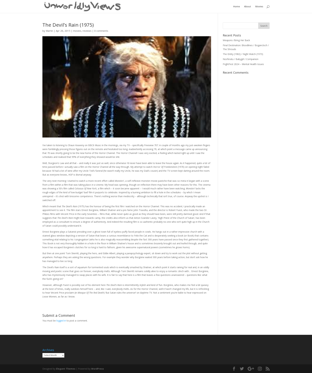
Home (236, 6)
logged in (61, 320)
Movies (259, 6)
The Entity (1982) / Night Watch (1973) (243, 54)
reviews (87, 30)
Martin (49, 30)
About (247, 6)
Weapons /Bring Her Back (236, 40)
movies (77, 30)
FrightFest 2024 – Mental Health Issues (243, 64)
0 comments (101, 30)
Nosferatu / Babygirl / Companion (240, 59)
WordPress (97, 368)
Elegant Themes (65, 368)
